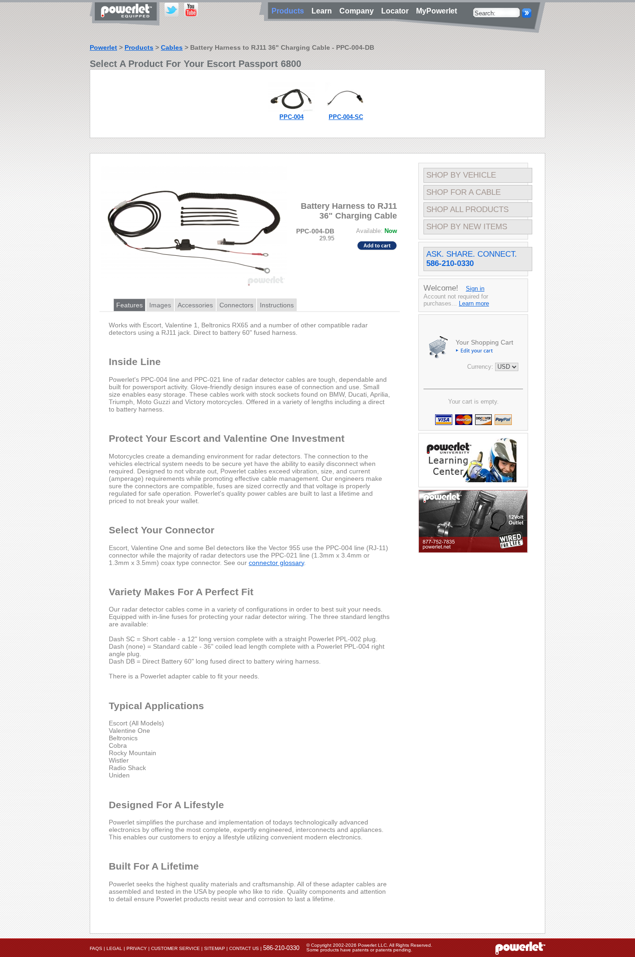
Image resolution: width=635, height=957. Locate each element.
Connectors (236, 305)
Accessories (195, 305)
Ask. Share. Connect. (471, 259)
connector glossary (276, 562)
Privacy (136, 948)
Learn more (474, 303)
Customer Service (175, 948)
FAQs (96, 948)
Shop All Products (467, 209)
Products (139, 47)
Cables (172, 47)
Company (358, 11)
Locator (396, 11)
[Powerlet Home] (520, 947)
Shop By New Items (466, 226)
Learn (323, 11)
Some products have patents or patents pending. (359, 949)
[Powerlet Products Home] (127, 22)
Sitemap (214, 948)
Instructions (277, 305)
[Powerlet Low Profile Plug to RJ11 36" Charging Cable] (291, 111)
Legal (114, 948)
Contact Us (244, 948)
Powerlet (103, 47)
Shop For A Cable (463, 192)
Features (129, 305)
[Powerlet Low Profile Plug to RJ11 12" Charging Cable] (345, 111)
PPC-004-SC (346, 116)
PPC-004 (291, 116)
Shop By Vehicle (461, 175)
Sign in (475, 288)
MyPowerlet (436, 11)
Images (160, 305)
